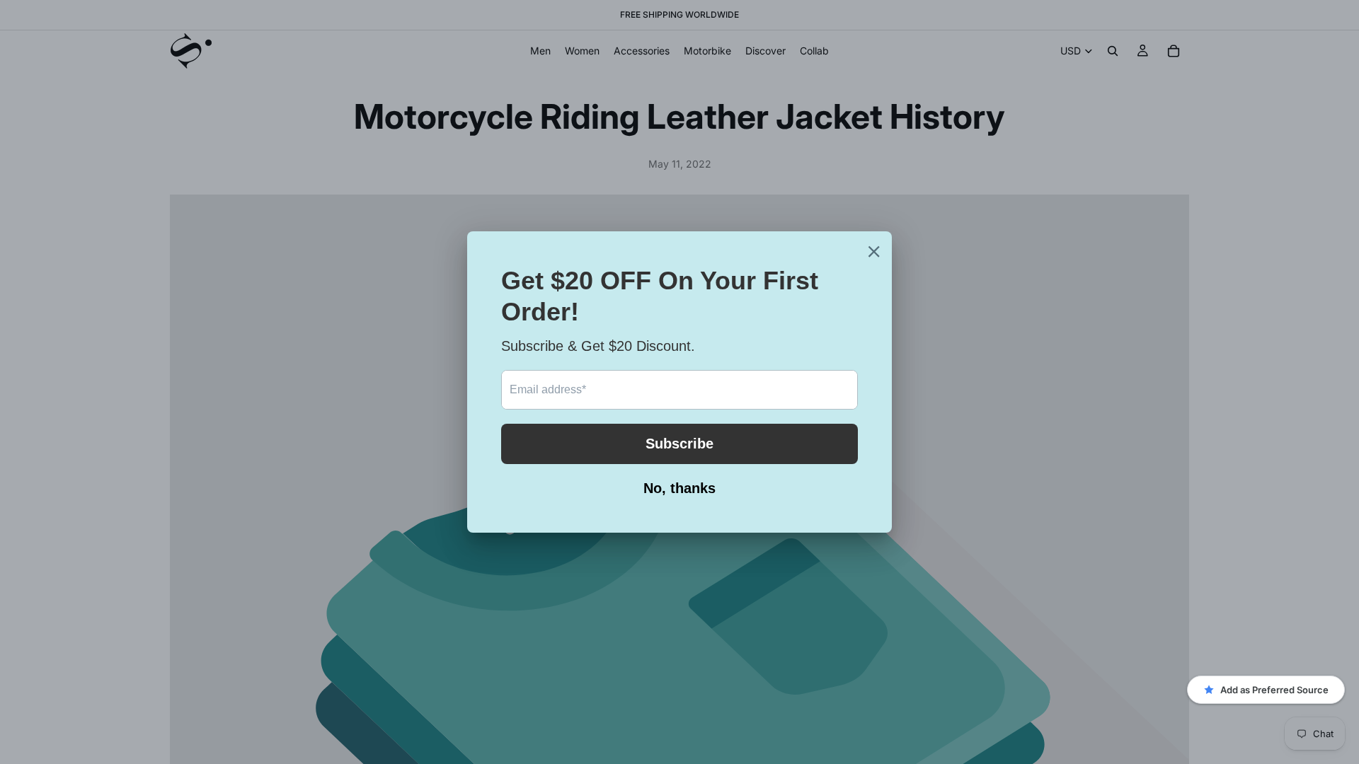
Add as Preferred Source (1274, 689)
